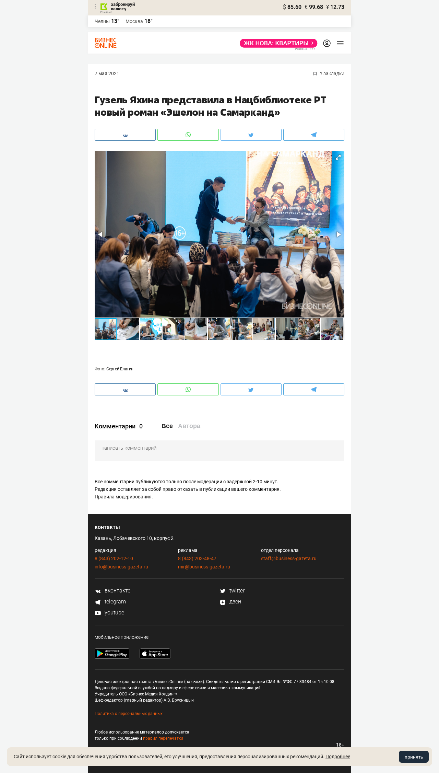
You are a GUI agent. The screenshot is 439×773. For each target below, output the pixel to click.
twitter (236, 590)
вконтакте (116, 590)
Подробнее (337, 756)
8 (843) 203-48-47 (197, 558)
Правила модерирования (123, 496)
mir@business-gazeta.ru (204, 566)
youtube (113, 612)
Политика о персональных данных (129, 713)
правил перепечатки (163, 738)
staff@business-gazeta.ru (289, 558)
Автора (189, 426)
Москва (134, 21)
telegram (114, 601)
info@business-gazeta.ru (121, 566)
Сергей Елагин (119, 369)
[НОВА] (277, 43)
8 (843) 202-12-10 (114, 558)
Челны (102, 21)
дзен (234, 601)
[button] (338, 157)
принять (414, 757)
